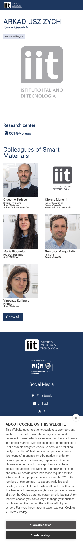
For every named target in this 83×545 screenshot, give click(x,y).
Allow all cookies (40, 525)
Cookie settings (41, 535)
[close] (76, 418)
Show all (13, 317)
